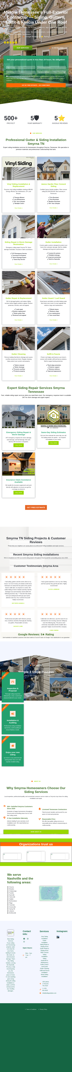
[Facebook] (24, 938)
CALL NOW (18, 445)
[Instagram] (27, 938)
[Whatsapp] (24, 941)
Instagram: (62, 931)
